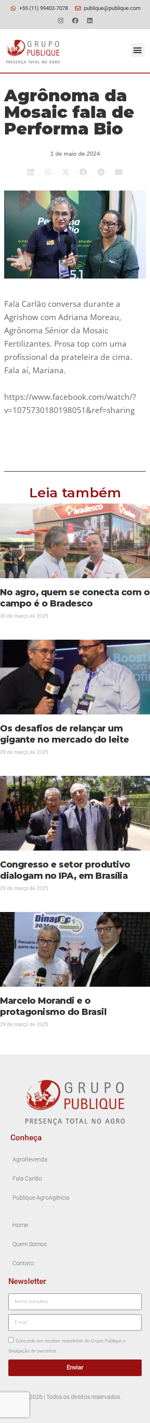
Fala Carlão (27, 1178)
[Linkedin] (89, 20)
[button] (138, 50)
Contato (23, 1263)
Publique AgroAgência (41, 1197)
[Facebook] (75, 20)
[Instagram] (60, 20)
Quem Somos (29, 1244)
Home (20, 1225)
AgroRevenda (30, 1159)
